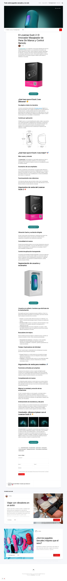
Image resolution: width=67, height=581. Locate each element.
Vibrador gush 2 (21, 450)
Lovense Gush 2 (33, 93)
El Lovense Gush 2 (32, 447)
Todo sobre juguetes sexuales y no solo (16, 3)
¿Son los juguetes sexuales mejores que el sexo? (47, 540)
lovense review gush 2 (22, 449)
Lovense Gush (22, 159)
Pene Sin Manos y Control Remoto (41, 449)
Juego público (45, 2)
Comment (20, 457)
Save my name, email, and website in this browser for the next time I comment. (34, 471)
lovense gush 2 (44, 447)
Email (35, 464)
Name (19, 464)
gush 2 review (38, 447)
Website (19, 467)
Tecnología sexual (52, 2)
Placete (8, 29)
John (23, 45)
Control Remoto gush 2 (24, 447)
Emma (10, 495)
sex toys (11, 29)
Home (40, 2)
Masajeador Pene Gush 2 (31, 449)
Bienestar (58, 2)
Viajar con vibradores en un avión (18, 504)
